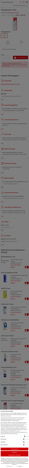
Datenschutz (9, 466)
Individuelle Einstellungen (14, 455)
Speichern (14, 452)
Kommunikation (4, 444)
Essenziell (3, 436)
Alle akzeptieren (14, 449)
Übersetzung (3, 439)
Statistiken (3, 442)
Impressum (20, 466)
